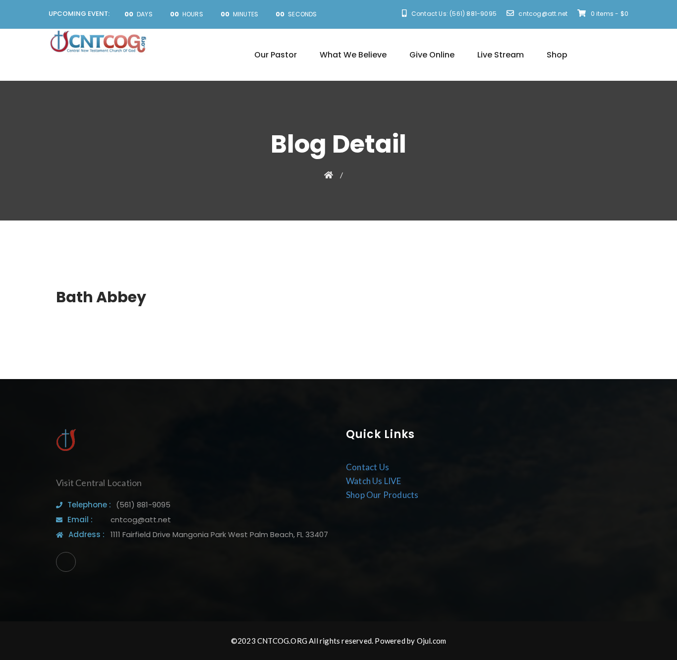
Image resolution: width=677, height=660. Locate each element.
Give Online (431, 54)
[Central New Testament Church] (98, 42)
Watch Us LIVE (373, 481)
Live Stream (500, 54)
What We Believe (353, 54)
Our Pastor (275, 54)
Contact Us (367, 467)
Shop (557, 54)
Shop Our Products (382, 495)
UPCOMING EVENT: (79, 13)
